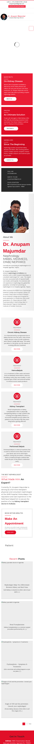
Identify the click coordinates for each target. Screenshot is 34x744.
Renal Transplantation (17, 625)
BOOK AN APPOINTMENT (17, 6)
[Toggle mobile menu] (33, 16)
